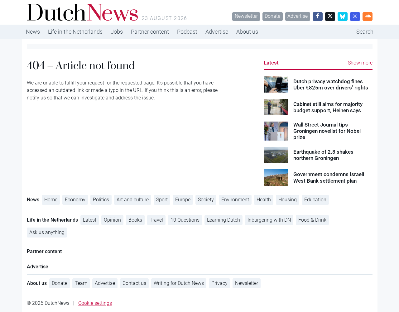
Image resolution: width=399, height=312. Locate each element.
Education (315, 200)
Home (50, 200)
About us (247, 31)
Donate (272, 16)
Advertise (297, 16)
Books (135, 220)
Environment (235, 200)
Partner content (150, 31)
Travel (156, 220)
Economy (75, 200)
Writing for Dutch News (179, 283)
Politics (101, 200)
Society (206, 200)
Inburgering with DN (269, 220)
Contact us (134, 283)
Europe (182, 200)
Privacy (219, 283)
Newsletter (246, 16)
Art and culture (133, 200)
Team (81, 283)
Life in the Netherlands (75, 31)
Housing (287, 200)
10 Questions (185, 220)
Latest (271, 63)
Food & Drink (312, 220)
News (33, 31)
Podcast (187, 31)
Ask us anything (47, 232)
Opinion (112, 220)
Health (264, 200)
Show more (360, 63)
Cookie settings (95, 303)
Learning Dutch (223, 220)
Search (364, 31)
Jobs (117, 31)
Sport (162, 200)
